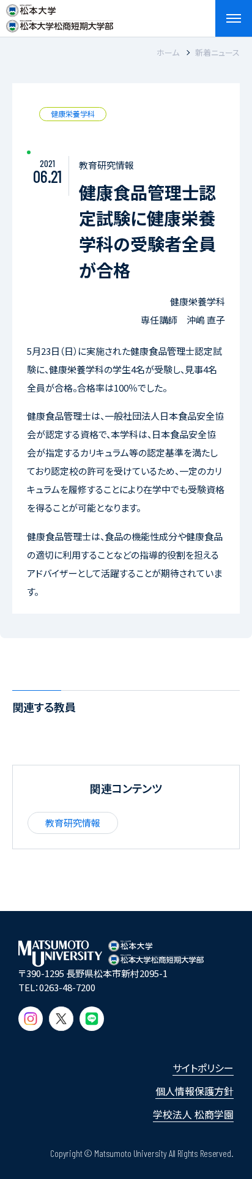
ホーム (168, 52)
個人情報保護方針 (194, 1091)
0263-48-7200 (67, 987)
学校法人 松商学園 (193, 1114)
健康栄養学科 (73, 113)
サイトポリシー (203, 1067)
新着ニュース (217, 52)
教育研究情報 (72, 822)
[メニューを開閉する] (233, 18)
